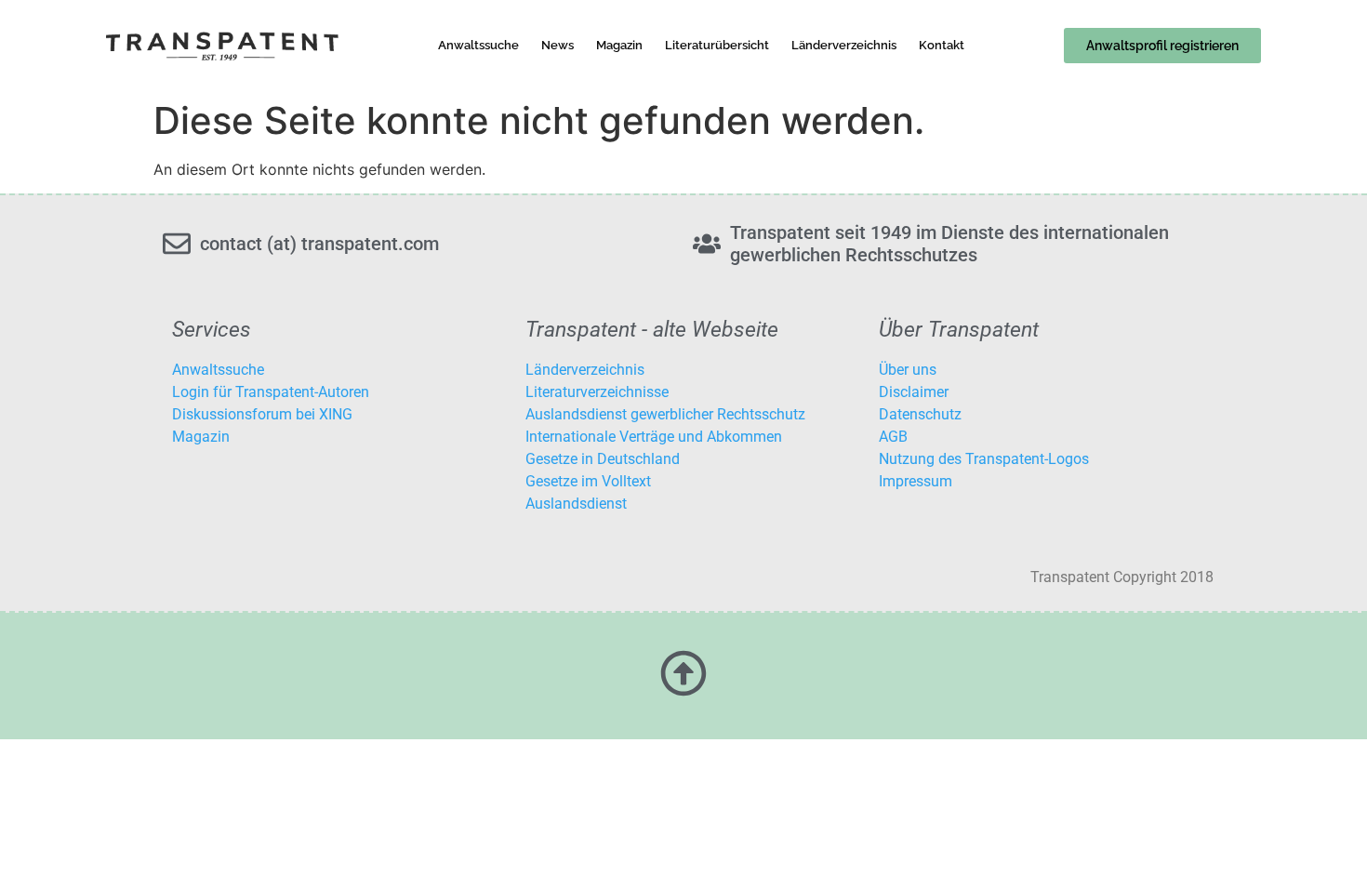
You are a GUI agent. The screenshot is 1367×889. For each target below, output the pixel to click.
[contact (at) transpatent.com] (177, 244)
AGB (893, 436)
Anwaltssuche (478, 45)
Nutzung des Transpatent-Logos (984, 459)
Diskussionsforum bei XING (262, 414)
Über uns (907, 369)
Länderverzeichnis (843, 45)
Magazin (619, 45)
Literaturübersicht (717, 45)
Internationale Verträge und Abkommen (653, 436)
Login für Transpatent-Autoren (270, 392)
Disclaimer (914, 392)
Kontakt (941, 45)
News (557, 45)
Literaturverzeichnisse (597, 392)
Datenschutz (920, 414)
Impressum (915, 481)
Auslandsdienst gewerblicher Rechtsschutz (665, 414)
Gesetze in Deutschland (602, 459)
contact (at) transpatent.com (319, 243)
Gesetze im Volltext (588, 481)
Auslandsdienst (576, 503)
